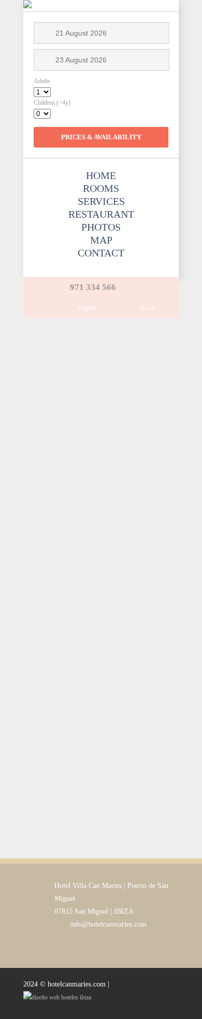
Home (101, 175)
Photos (101, 227)
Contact (101, 252)
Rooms (101, 188)
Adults (42, 81)
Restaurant (101, 214)
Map (101, 240)
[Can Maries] (27, 6)
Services (101, 201)
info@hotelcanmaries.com (108, 924)
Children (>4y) (52, 102)
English (87, 308)
